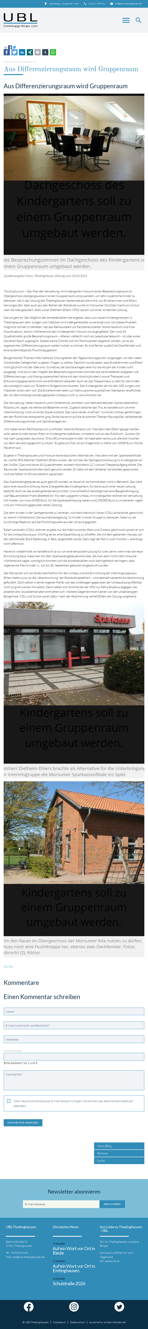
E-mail (37, 52)
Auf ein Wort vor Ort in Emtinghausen (74, 1268)
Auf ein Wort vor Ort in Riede (74, 1250)
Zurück (8, 966)
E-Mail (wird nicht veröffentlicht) (27, 1025)
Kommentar (14, 1074)
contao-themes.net (115, 1322)
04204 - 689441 (97, 3)
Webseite (12, 1039)
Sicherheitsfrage (13, 1050)
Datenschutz (77, 1322)
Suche (101, 1161)
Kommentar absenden (23, 1122)
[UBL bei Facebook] (29, 1309)
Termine (102, 1153)
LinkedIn (22, 52)
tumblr (45, 52)
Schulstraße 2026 (69, 1283)
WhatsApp (53, 52)
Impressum (59, 1322)
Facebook (7, 52)
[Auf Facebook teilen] (10, 47)
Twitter (14, 52)
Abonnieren (112, 1204)
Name (10, 1011)
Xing (30, 52)
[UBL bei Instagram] (74, 1309)
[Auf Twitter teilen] (14, 47)
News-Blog (104, 1146)
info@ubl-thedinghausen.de (128, 3)
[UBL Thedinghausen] (20, 20)
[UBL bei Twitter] (119, 1309)
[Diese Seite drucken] (6, 47)
